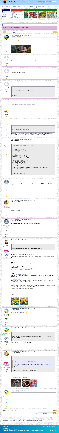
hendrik (7, 206)
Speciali (31, 6)
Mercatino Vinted (16, 347)
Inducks (19, 6)
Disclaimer (32, 430)
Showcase (5, 12)
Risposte (4, 16)
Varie (43, 6)
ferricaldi (7, 106)
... (17, 32)
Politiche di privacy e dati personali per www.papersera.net (14, 430)
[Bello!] (6, 51)
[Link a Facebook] (50, 431)
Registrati (55, 6)
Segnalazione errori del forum (15, 17)
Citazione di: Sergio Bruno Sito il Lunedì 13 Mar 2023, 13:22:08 (24, 333)
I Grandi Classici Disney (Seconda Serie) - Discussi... (18, 14)
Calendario (5, 13)
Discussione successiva (50, 24)
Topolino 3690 (13, 13)
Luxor (7, 357)
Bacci (7, 41)
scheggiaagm (7, 333)
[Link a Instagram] (55, 431)
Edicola (4, 11)
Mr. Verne (7, 314)
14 (12, 32)
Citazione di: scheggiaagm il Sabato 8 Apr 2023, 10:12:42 (23, 357)
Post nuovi (5, 15)
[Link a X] (52, 431)
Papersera (8, 6)
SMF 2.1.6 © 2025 (5, 426)
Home (1, 6)
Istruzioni (27, 430)
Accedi (49, 6)
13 (11, 32)
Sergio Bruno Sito (7, 186)
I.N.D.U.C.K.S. (13, 12)
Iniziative (14, 6)
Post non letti (5, 14)
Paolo (7, 245)
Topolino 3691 (13, 15)
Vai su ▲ (54, 426)
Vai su (4, 410)
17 (16, 32)
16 (15, 32)
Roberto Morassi (7, 226)
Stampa (54, 32)
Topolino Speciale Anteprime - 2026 (16, 11)
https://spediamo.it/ (43, 263)
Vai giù (4, 32)
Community (26, 6)
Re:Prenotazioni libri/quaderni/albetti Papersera (21, 35)
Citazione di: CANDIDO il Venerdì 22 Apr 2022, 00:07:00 (23, 145)
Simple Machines (5, 428)
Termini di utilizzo (50, 426)
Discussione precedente (9, 24)
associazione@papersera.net (20, 274)
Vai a (36, 413)
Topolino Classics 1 (13, 16)
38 (18, 32)
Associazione (38, 6)
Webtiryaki (44, 426)
